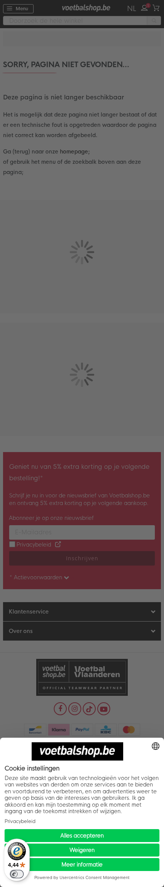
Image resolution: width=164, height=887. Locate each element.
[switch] (17, 874)
